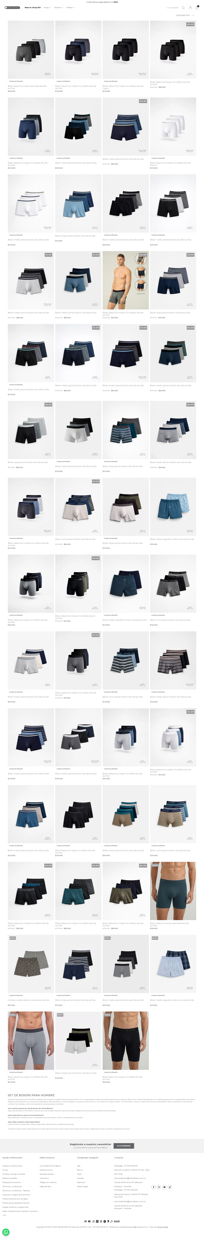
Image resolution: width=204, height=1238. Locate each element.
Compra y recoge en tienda (13, 1174)
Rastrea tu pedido (9, 1178)
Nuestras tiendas (46, 1174)
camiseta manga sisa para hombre (118, 1129)
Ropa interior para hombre (36, 1129)
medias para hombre (97, 1129)
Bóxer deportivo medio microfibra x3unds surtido (75, 87)
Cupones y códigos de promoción (16, 1195)
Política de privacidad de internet (15, 1203)
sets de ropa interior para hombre (57, 1129)
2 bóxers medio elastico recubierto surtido (28, 1000)
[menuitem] (33, 7)
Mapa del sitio (45, 1186)
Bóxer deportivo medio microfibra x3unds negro (123, 87)
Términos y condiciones (12, 1186)
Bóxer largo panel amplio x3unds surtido (75, 236)
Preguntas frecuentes (11, 1182)
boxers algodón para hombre (79, 1129)
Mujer (46, 7)
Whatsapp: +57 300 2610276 (126, 1166)
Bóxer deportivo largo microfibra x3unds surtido (170, 83)
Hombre (57, 7)
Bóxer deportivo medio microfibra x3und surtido (75, 617)
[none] (47, 7)
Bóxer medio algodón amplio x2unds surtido (172, 539)
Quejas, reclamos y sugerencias (15, 1207)
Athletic (69, 7)
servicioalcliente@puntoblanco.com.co (130, 1178)
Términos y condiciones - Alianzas (16, 1191)
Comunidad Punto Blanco (50, 1166)
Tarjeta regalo (82, 1186)
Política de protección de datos (15, 1199)
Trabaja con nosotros (48, 1182)
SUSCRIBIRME (124, 1146)
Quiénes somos (46, 1170)
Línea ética (44, 1178)
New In (80, 1170)
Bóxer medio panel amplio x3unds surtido (123, 159)
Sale (78, 1166)
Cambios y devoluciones (12, 1166)
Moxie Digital (162, 1227)
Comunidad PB (172, 8)
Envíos (5, 1170)
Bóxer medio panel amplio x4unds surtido (76, 163)
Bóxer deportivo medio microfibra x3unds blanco (170, 164)
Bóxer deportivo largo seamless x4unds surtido (27, 87)
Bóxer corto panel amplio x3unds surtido (75, 539)
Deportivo (81, 1182)
